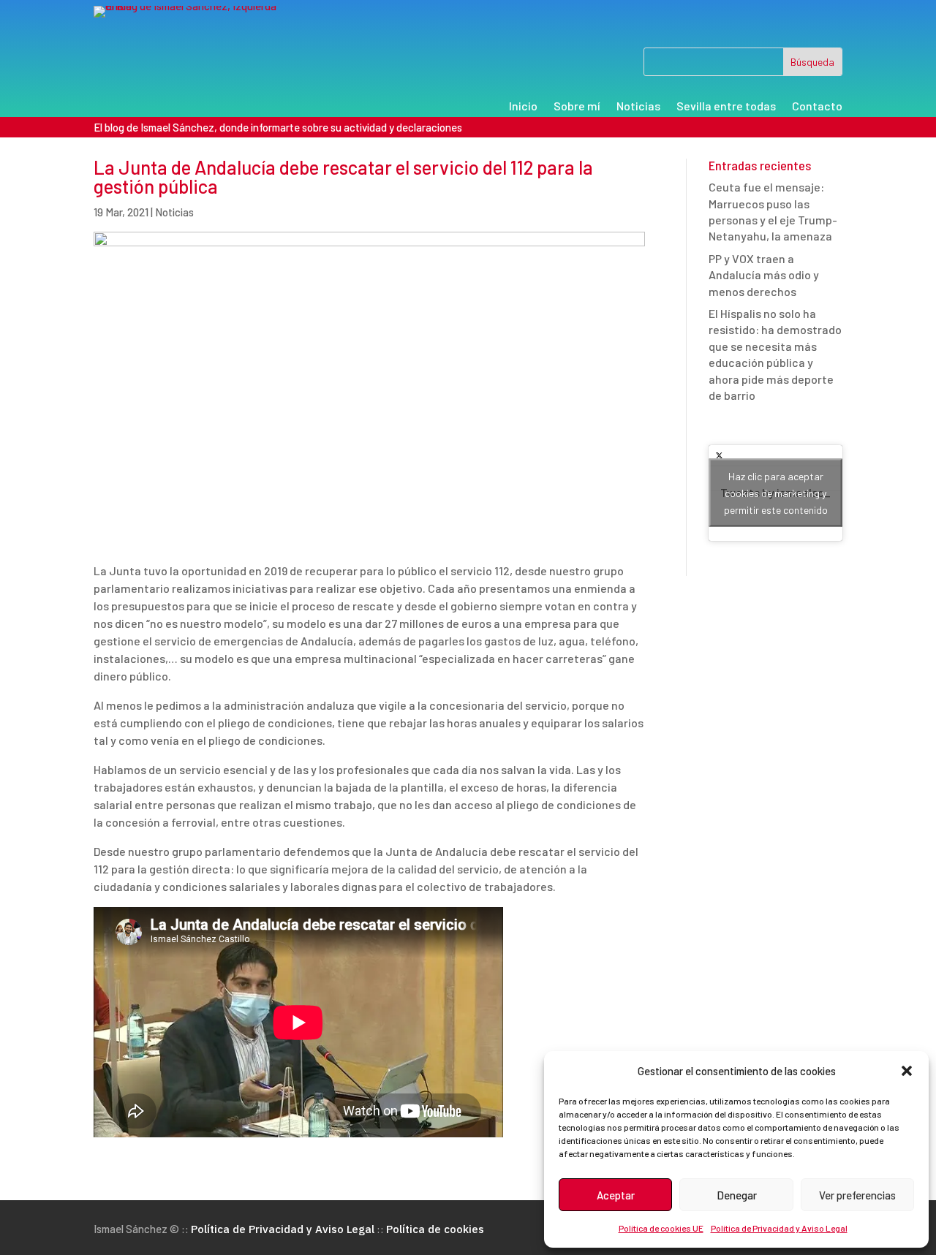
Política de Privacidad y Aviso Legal (779, 1228)
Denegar (737, 1195)
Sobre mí (577, 107)
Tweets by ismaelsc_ (775, 493)
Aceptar (616, 1195)
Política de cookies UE (661, 1228)
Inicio (523, 107)
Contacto (817, 107)
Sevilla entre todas (726, 107)
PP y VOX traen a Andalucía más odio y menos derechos (764, 274)
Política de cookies (435, 1229)
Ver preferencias (857, 1195)
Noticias (638, 107)
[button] (906, 1070)
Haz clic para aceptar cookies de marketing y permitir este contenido (776, 493)
